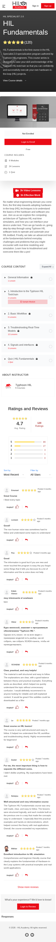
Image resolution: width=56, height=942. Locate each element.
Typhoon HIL (23, 385)
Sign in (35, 6)
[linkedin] (27, 935)
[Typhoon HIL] (8, 386)
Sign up (47, 6)
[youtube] (32, 935)
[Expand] (5, 277)
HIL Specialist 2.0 (13, 16)
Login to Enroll (28, 142)
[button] (17, 506)
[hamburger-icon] (3, 6)
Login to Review (28, 906)
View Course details (13, 80)
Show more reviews (28, 887)
